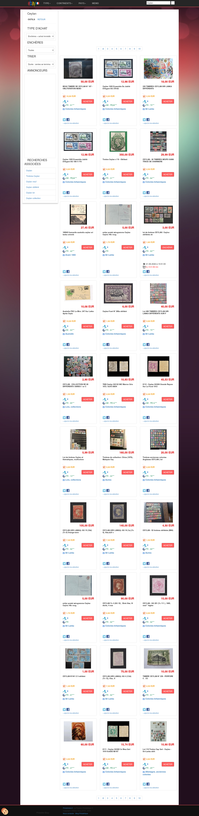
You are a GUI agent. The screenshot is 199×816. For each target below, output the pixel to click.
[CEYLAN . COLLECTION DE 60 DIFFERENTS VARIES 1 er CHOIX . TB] (78, 366)
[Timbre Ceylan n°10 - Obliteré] (118, 141)
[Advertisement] (40, 116)
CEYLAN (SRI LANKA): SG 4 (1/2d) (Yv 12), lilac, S (117, 677)
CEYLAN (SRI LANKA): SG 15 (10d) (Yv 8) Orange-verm (77, 531)
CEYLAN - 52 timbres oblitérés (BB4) (158, 530)
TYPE (46, 3)
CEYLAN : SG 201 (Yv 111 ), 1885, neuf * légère (157, 604)
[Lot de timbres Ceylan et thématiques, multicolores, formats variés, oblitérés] (78, 439)
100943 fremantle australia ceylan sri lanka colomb (78, 233)
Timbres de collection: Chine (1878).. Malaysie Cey (118, 458)
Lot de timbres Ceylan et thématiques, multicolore (73, 458)
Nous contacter (68, 813)
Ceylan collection (33, 198)
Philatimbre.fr (68, 808)
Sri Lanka (149, 108)
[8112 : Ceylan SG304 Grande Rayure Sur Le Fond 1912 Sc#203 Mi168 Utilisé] (158, 366)
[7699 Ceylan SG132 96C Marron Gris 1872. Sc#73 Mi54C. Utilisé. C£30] (118, 366)
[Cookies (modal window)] (4, 811)
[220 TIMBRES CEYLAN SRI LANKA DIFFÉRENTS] (158, 68)
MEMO (95, 3)
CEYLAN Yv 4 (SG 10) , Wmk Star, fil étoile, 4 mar (118, 604)
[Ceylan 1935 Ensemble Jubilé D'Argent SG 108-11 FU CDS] (78, 141)
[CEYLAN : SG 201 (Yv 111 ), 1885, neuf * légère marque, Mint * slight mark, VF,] (158, 585)
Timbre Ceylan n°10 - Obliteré (115, 159)
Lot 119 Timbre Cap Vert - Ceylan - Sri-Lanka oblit (157, 750)
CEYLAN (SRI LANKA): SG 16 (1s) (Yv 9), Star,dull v (118, 531)
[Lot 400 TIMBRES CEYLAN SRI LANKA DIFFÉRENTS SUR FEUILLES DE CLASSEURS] (158, 293)
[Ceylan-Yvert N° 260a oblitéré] (118, 293)
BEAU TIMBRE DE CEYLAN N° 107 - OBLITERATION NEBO (77, 87)
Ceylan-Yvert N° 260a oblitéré (115, 311)
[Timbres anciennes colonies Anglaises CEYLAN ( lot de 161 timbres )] (158, 439)
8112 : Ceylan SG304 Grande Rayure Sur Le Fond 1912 (158, 385)
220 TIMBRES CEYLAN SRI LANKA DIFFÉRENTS (157, 87)
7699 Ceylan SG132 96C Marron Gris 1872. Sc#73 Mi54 (118, 385)
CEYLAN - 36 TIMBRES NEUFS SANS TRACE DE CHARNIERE (158, 160)
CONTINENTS (63, 3)
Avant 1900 (70, 254)
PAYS (81, 3)
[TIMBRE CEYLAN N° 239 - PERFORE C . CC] (158, 658)
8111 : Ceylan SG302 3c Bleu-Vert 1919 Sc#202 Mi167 (116, 750)
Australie (69, 333)
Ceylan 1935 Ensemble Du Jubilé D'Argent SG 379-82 (116, 87)
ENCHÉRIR (167, 247)
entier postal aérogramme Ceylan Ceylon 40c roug (116, 233)
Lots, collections (73, 406)
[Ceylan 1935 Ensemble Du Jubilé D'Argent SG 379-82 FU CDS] (118, 68)
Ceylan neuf (31, 181)
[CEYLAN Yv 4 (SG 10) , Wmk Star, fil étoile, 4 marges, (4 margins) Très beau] (118, 585)
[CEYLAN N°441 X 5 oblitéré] (78, 658)
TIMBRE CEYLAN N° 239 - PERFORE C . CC (158, 677)
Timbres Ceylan (33, 176)
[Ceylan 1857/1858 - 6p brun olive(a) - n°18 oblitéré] (78, 731)
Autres (108, 479)
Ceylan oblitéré (32, 187)
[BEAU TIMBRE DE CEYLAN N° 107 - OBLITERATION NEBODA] (78, 68)
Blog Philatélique (81, 813)
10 (139, 48)
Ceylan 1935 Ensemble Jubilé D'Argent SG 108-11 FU (75, 160)
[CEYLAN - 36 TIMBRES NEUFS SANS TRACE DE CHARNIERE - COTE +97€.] (158, 141)
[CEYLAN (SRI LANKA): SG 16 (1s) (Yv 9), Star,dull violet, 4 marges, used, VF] (118, 512)
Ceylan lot (30, 192)
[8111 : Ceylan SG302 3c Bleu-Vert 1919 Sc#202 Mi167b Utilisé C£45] (118, 731)
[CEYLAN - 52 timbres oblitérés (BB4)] (158, 512)
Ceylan (29, 170)
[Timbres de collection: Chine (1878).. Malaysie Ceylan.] (118, 439)
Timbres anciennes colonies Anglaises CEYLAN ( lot (154, 458)
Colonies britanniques (75, 108)
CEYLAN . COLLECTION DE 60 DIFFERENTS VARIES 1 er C (75, 385)
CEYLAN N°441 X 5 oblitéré (74, 676)
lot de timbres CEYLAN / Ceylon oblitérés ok (156, 233)
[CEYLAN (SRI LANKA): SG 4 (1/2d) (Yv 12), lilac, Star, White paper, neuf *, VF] (118, 658)
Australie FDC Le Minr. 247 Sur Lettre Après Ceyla (78, 312)
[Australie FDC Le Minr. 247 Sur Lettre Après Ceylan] (78, 293)
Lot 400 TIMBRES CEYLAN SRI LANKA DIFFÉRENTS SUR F (156, 312)
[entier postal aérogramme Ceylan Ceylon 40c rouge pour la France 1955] (118, 214)
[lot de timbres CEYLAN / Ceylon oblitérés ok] (158, 215)
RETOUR (41, 19)
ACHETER (87, 101)
